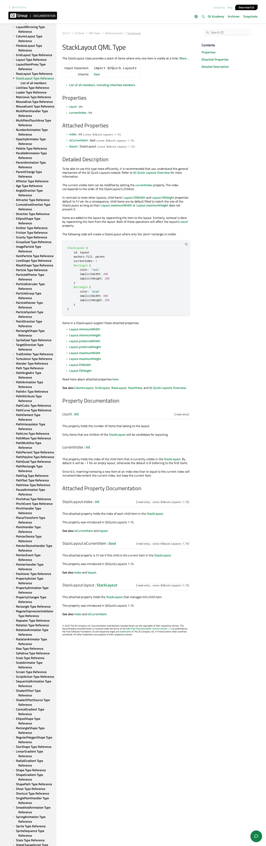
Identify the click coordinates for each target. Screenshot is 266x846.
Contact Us (219, 7)
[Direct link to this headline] (88, 98)
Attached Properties (215, 59)
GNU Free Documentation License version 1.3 (149, 628)
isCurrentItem (78, 140)
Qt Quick (79, 33)
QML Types (94, 33)
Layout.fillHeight (163, 197)
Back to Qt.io (19, 7)
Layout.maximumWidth (116, 205)
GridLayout (102, 387)
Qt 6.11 (66, 33)
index (72, 134)
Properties (209, 52)
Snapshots (250, 16)
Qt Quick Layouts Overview (151, 172)
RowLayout (118, 387)
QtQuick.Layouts (114, 33)
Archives (234, 16)
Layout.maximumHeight (152, 205)
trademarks (125, 631)
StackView (135, 387)
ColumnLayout (83, 387)
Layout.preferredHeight (85, 347)
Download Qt (246, 7)
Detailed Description (215, 66)
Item (97, 74)
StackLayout (117, 434)
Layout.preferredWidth (84, 341)
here (115, 379)
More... (184, 58)
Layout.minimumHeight (85, 335)
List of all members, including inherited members (102, 85)
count (73, 106)
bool (112, 543)
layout (73, 146)
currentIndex (77, 112)
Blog (230, 7)
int (76, 414)
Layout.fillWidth (134, 197)
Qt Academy (216, 16)
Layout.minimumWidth (84, 329)
